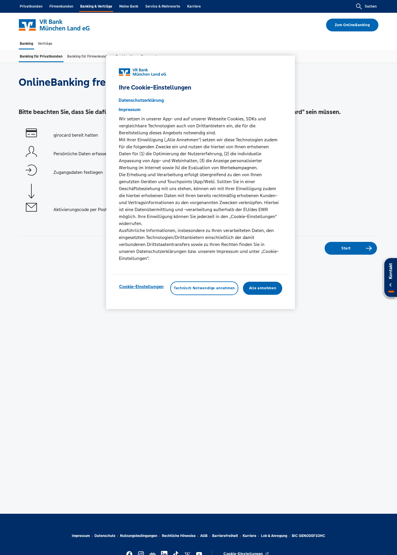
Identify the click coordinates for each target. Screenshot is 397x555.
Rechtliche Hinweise (179, 535)
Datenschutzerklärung (141, 100)
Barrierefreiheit (225, 535)
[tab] (26, 43)
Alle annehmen (262, 288)
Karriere (194, 6)
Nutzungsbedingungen (138, 535)
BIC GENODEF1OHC (308, 535)
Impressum (81, 535)
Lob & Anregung (274, 535)
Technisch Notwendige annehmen (204, 288)
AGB (204, 535)
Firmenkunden (61, 6)
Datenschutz (104, 535)
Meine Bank (128, 6)
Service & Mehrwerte (162, 6)
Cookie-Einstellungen (141, 287)
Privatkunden (31, 6)
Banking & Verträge (96, 6)
